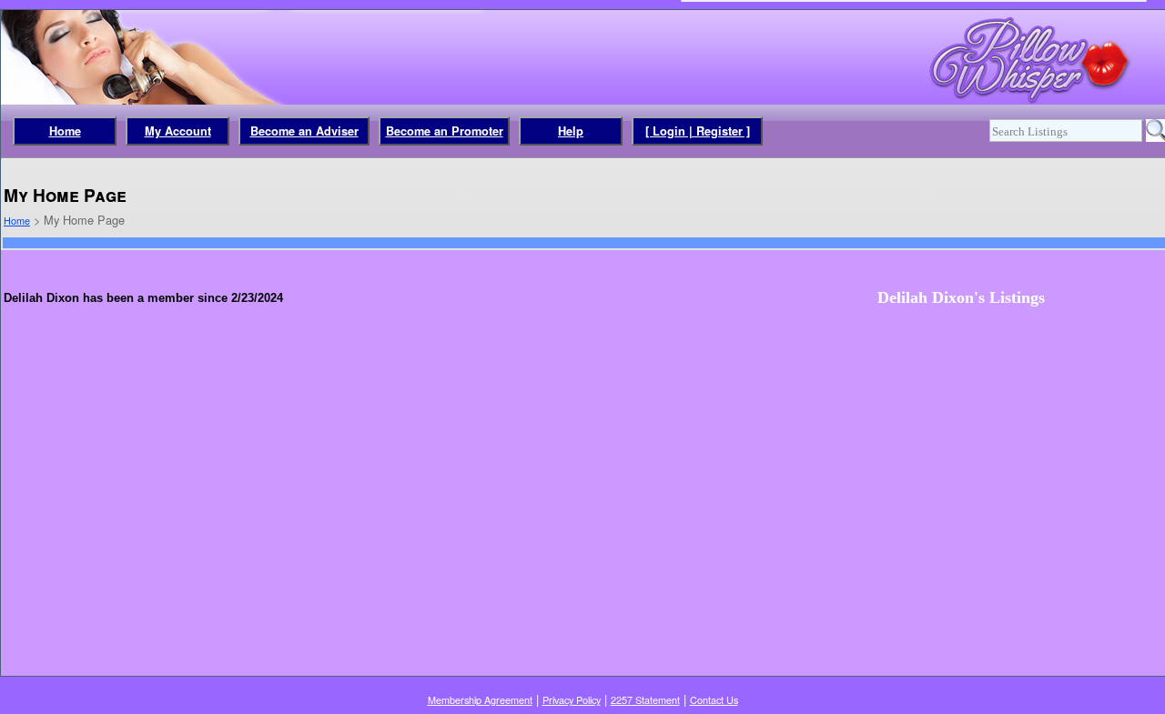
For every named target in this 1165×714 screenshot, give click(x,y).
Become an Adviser (304, 131)
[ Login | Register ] (697, 131)
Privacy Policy (571, 700)
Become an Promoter (444, 131)
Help (570, 131)
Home (65, 131)
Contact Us (714, 700)
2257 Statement (645, 700)
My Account (178, 131)
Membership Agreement (480, 700)
